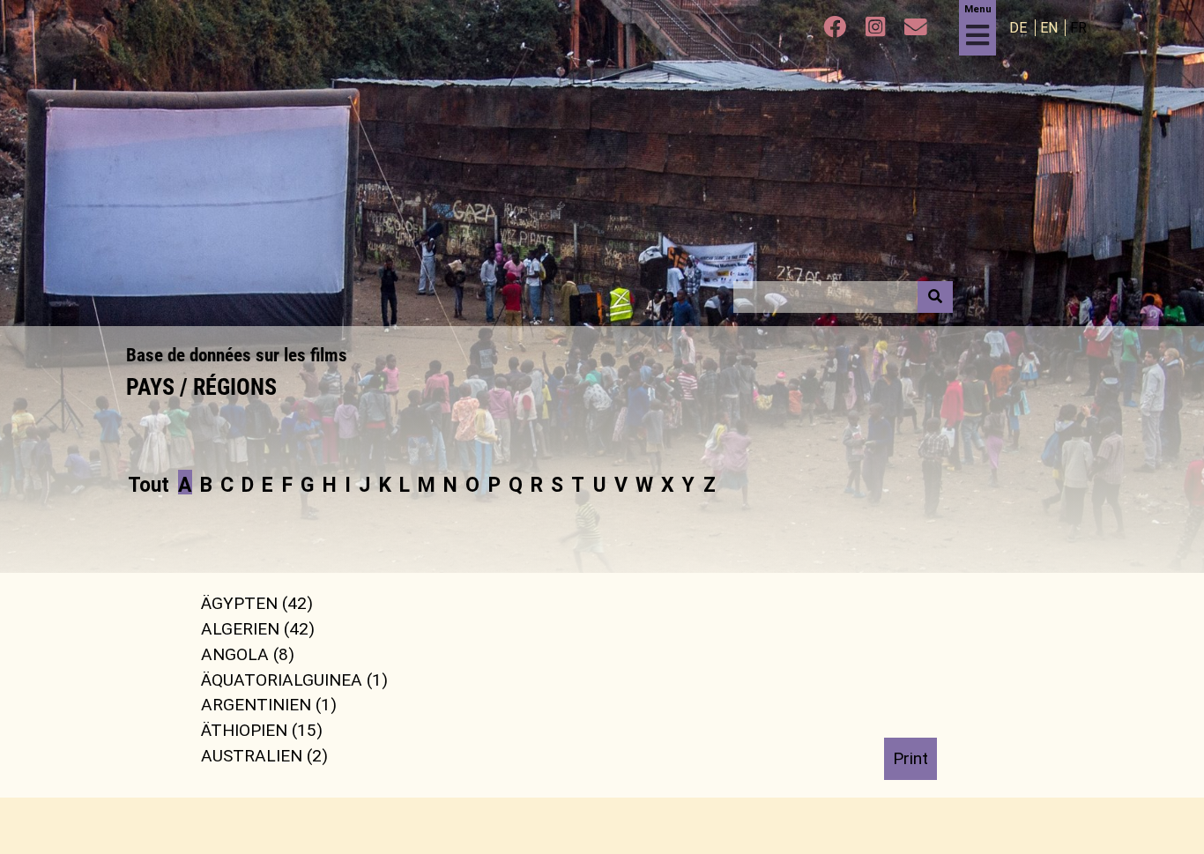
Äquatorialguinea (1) (294, 679)
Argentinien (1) (269, 704)
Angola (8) (247, 654)
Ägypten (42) (257, 603)
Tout (148, 484)
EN (1050, 27)
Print (910, 758)
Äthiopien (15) (262, 730)
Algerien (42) (258, 629)
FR (1078, 27)
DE (1019, 27)
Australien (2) (264, 756)
